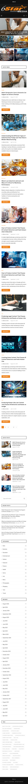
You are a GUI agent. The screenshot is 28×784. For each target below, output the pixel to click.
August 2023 (6, 658)
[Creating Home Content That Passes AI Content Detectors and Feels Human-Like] (14, 344)
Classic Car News (6, 733)
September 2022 (7, 675)
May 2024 (5, 644)
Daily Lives (16, 737)
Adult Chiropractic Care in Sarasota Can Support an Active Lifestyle (14, 33)
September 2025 (7, 614)
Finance (14, 566)
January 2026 (6, 610)
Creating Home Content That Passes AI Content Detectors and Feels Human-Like (14, 359)
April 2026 (5, 607)
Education (14, 552)
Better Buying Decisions (18, 726)
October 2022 (6, 671)
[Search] (26, 15)
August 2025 (6, 617)
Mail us (14, 1)
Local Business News (13, 753)
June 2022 (5, 685)
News (14, 579)
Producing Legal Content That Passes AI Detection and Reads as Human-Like (14, 317)
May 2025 (5, 627)
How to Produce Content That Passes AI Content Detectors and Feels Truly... (21, 57)
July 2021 (5, 705)
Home (14, 573)
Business (14, 549)
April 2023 (5, 661)
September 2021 (7, 698)
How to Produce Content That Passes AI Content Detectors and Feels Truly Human (13, 275)
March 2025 (6, 634)
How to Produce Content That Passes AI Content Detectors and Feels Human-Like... (7, 57)
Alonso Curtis (6, 97)
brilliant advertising (7, 728)
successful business (6, 762)
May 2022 (5, 688)
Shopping (14, 586)
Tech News (15, 762)
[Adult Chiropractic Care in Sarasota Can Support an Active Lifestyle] (14, 26)
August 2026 (6, 603)
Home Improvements (6, 746)
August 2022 (6, 678)
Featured (14, 562)
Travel (14, 593)
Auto (14, 545)
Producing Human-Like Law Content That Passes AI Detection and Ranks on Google (14, 404)
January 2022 (6, 692)
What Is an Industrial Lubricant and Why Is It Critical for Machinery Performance (13, 183)
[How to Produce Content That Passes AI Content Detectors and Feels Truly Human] (14, 259)
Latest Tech (4, 753)
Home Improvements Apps (18, 746)
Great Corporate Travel (7, 742)
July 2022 (5, 681)
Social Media (5, 760)
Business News (17, 728)
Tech (14, 589)
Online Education (16, 755)
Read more (5, 109)
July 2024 (5, 641)
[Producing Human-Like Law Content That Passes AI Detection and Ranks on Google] (14, 389)
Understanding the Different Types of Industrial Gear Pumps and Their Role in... (7, 44)
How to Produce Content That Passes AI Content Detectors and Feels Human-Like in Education (14, 230)
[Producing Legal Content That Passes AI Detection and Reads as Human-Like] (14, 303)
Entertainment (14, 556)
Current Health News (6, 737)
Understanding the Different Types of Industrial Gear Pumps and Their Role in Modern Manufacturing (14, 138)
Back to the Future (6, 726)
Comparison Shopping (16, 733)
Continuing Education (20, 735)
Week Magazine (13, 769)
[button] (2, 39)
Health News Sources (6, 744)
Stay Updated (12, 760)
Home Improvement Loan (19, 744)
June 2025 (5, 624)
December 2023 (7, 651)
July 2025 (5, 620)
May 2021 (5, 712)
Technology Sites (19, 764)
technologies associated (7, 764)
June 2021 (5, 709)
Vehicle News (5, 769)
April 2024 (5, 648)
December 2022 (7, 668)
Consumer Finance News (7, 735)
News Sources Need (6, 755)
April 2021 (5, 715)
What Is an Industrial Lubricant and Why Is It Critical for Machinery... (21, 45)
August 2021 (6, 702)
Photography (14, 583)
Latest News (16, 751)
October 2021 (6, 695)
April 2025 (5, 631)
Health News (17, 742)
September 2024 (7, 637)
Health (14, 569)
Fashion (14, 559)
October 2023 (6, 654)
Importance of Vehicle (7, 751)
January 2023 (6, 665)
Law (14, 576)
